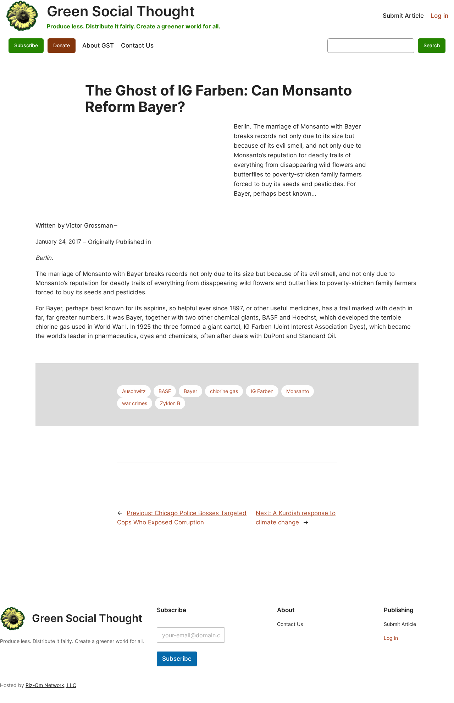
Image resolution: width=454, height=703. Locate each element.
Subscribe (177, 658)
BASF (165, 391)
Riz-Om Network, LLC (51, 685)
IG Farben (262, 391)
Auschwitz (134, 391)
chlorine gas (224, 391)
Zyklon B (170, 403)
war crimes (134, 403)
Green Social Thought (121, 11)
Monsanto (297, 391)
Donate (61, 45)
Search (431, 45)
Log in (439, 15)
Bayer (190, 391)
